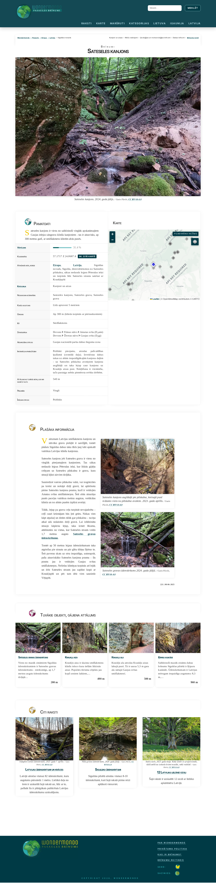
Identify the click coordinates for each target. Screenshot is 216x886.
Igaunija (177, 23)
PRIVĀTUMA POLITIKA (172, 849)
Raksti (86, 23)
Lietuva (159, 23)
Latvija (194, 23)
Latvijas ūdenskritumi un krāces (44, 769)
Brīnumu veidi (193, 38)
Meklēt (193, 8)
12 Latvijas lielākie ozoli (171, 772)
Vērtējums (21, 247)
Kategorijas (139, 23)
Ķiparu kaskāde (165, 657)
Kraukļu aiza (71, 657)
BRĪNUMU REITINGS (171, 860)
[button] (153, 268)
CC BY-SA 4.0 (135, 199)
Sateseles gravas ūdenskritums (33, 657)
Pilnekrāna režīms (185, 233)
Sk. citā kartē (87, 256)
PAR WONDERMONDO (172, 843)
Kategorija (21, 286)
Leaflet (155, 298)
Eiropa (44, 38)
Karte (101, 23)
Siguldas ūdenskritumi (108, 769)
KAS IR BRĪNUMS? (170, 854)
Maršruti (117, 23)
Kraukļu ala (118, 657)
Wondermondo (23, 38)
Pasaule (35, 38)
